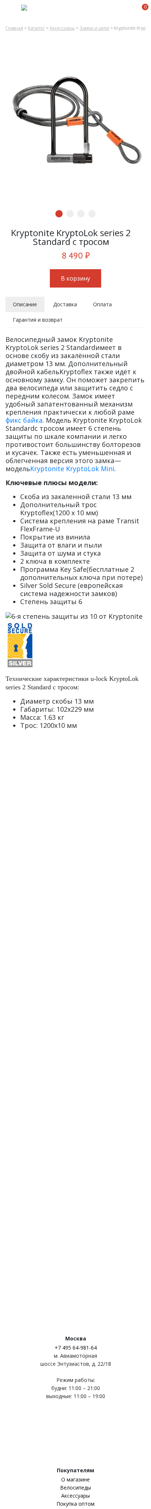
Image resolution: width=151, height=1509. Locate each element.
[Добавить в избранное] (141, 233)
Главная (14, 28)
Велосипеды (75, 1487)
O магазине (75, 1479)
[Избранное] (131, 11)
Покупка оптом (75, 1503)
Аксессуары (62, 28)
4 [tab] (92, 213)
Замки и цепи (94, 28)
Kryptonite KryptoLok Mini (72, 468)
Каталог (36, 28)
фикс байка (24, 420)
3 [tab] (81, 213)
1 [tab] (59, 213)
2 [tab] (70, 213)
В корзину (75, 278)
